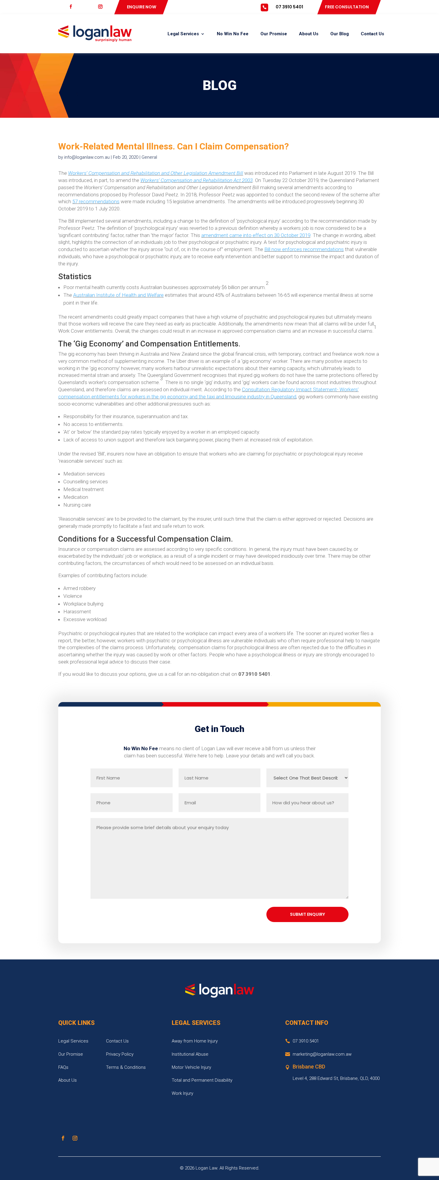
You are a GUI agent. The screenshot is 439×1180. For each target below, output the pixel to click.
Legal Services (183, 33)
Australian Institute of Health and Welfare (118, 295)
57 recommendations (95, 201)
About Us (308, 33)
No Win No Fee (232, 33)
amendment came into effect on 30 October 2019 (255, 235)
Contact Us (372, 33)
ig (104, 7)
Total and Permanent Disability (202, 1080)
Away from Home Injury (195, 1041)
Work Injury (182, 1093)
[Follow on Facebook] (63, 1138)
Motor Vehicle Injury (191, 1067)
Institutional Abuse (190, 1054)
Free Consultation (347, 7)
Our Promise (273, 33)
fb (75, 7)
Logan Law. (207, 1168)
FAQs (63, 1067)
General (149, 157)
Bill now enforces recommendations (304, 249)
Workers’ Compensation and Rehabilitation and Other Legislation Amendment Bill (155, 173)
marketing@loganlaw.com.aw (322, 1054)
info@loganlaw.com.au (87, 157)
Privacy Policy (119, 1054)
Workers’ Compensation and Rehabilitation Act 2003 (196, 180)
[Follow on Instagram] (75, 1138)
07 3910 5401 (289, 7)
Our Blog (339, 33)
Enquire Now (141, 7)
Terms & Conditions (126, 1067)
